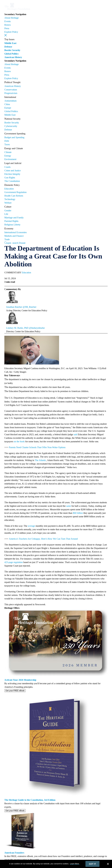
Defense (8, 46)
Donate (22, 243)
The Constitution (12, 181)
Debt (6, 141)
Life (6, 214)
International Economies (15, 232)
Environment (10, 159)
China (7, 104)
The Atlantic (40, 460)
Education (9, 188)
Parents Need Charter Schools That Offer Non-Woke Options (37, 447)
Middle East (10, 43)
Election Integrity (12, 174)
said (75, 434)
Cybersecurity (10, 126)
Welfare (8, 203)
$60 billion (78, 513)
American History (13, 57)
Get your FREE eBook (15, 691)
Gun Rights (9, 177)
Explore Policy (11, 32)
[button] (5, 35)
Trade (7, 239)
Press (6, 28)
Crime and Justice (12, 170)
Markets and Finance (14, 236)
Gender (7, 210)
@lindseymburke (37, 328)
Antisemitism (10, 101)
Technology (9, 199)
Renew (7, 25)
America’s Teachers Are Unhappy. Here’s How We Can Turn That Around (43, 539)
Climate (8, 152)
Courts (7, 167)
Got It (92, 864)
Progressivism (10, 93)
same (68, 506)
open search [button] (12, 243)
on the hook (19, 441)
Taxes (7, 144)
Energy (7, 155)
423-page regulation (13, 562)
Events (7, 21)
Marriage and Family (14, 217)
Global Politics (11, 53)
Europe (7, 108)
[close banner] (108, 864)
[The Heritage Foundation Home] (17, 11)
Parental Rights (11, 221)
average (31, 526)
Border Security (12, 50)
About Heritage (11, 18)
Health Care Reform (13, 195)
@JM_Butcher (29, 307)
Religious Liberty (12, 224)
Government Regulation (15, 192)
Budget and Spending (14, 137)
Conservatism (10, 89)
